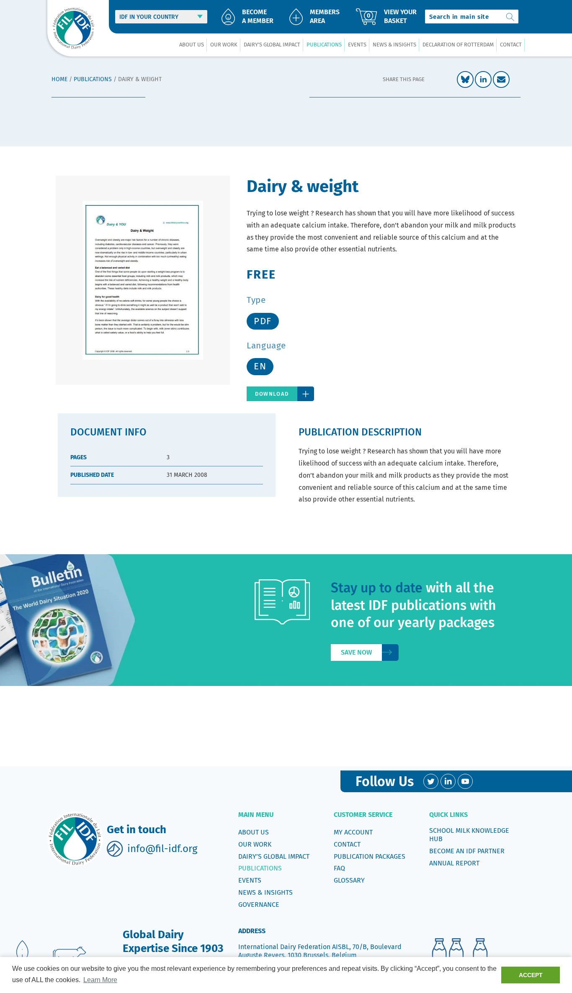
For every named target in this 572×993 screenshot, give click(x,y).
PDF (263, 321)
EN (260, 366)
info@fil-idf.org (162, 849)
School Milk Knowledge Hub (469, 835)
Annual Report (454, 863)
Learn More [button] (100, 979)
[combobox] (472, 16)
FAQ (339, 868)
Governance (258, 905)
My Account (353, 832)
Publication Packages (369, 856)
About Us (253, 832)
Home (59, 79)
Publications (93, 79)
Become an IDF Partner (467, 851)
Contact (347, 844)
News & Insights (265, 892)
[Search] (510, 16)
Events (249, 880)
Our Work (254, 844)
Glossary (349, 880)
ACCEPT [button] (531, 975)
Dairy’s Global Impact (273, 856)
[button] (191, 44)
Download (272, 394)
